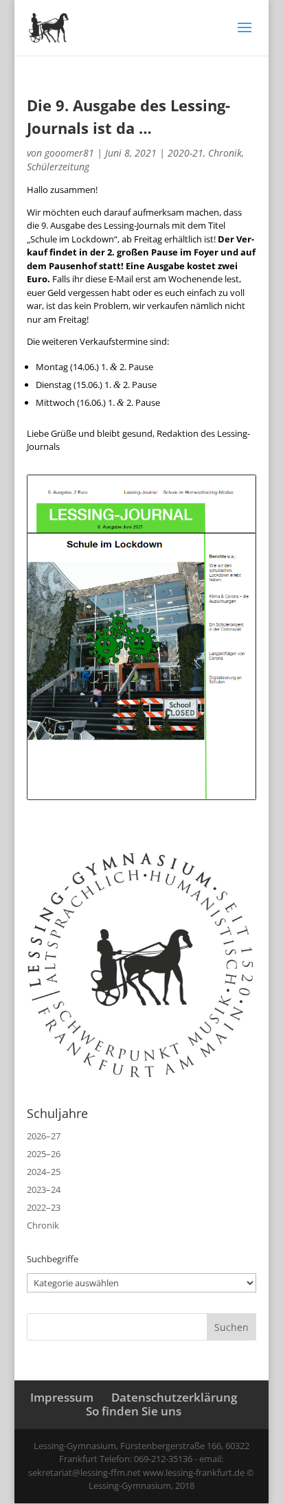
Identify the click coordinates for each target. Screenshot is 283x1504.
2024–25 (43, 1171)
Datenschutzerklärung (174, 1397)
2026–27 (43, 1136)
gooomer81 (69, 152)
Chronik (225, 152)
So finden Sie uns (133, 1411)
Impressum (61, 1397)
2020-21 (185, 152)
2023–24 (43, 1189)
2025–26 (43, 1154)
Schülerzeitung (58, 166)
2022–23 (43, 1207)
